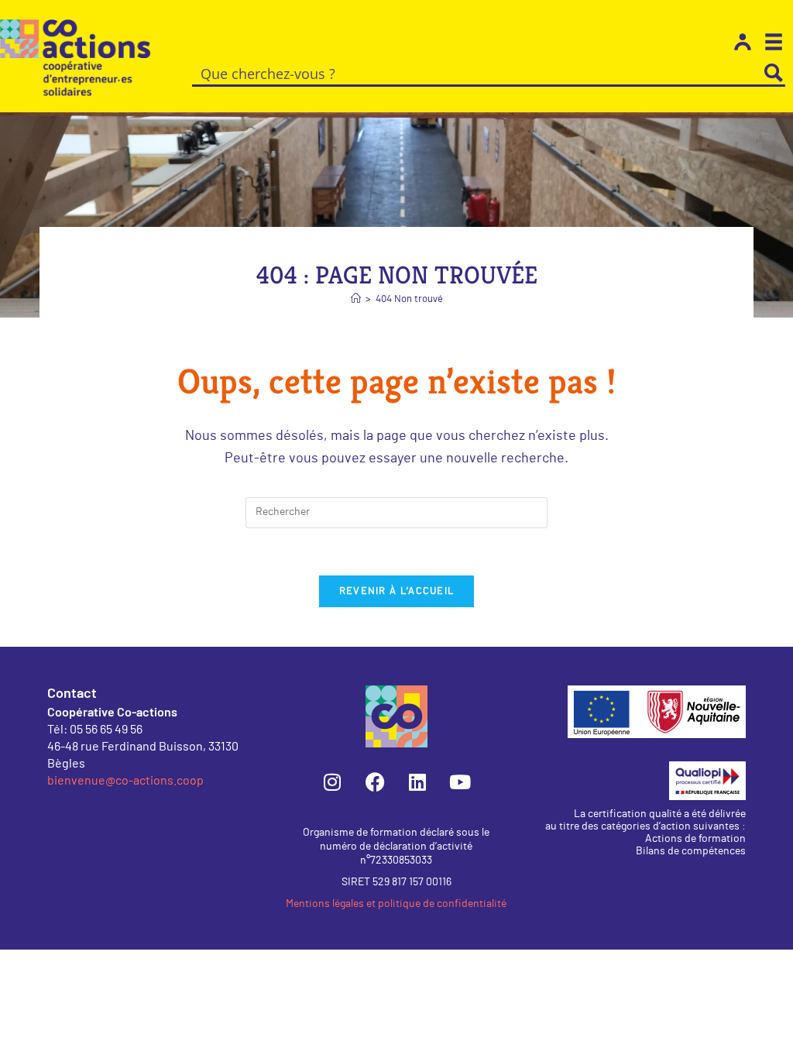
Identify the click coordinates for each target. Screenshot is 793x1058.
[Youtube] (460, 782)
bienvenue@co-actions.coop (125, 779)
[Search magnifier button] (773, 72)
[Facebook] (374, 782)
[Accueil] (356, 299)
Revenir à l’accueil (397, 591)
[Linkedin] (417, 782)
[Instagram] (332, 782)
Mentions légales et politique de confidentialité (396, 903)
